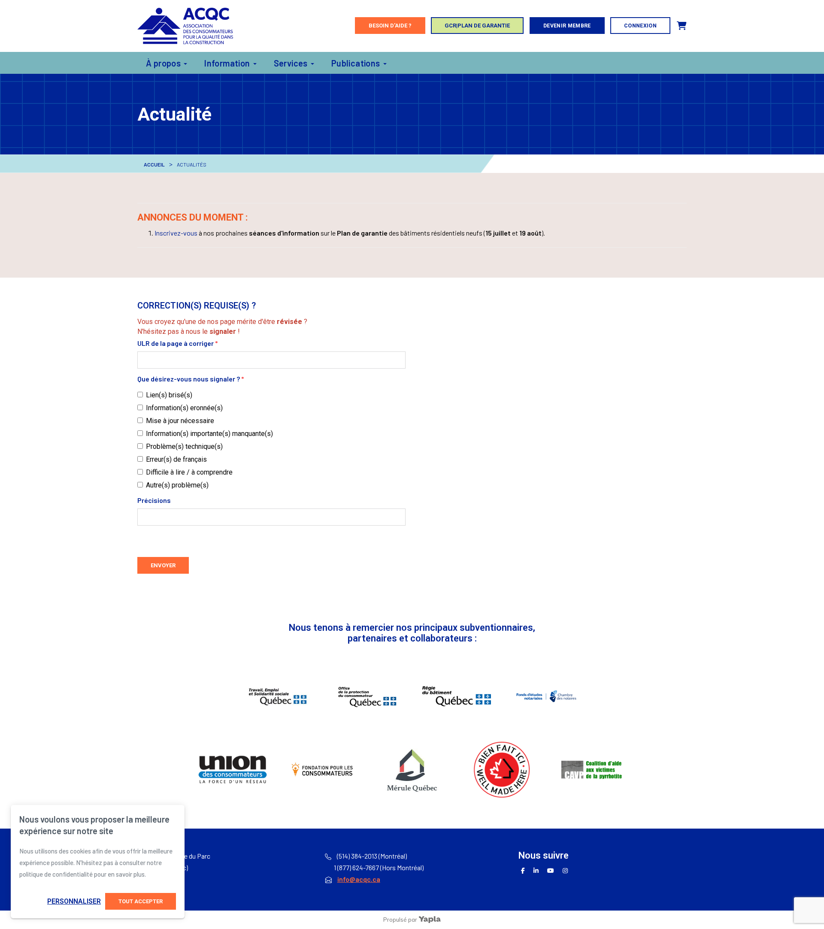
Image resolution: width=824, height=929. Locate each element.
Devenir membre (567, 25)
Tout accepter (140, 901)
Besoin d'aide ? (390, 25)
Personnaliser (74, 901)
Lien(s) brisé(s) (169, 395)
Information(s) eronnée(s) (184, 408)
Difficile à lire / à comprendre (189, 472)
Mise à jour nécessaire (180, 421)
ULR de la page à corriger (177, 343)
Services (291, 63)
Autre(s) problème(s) (177, 485)
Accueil (154, 164)
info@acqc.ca (358, 879)
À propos (163, 63)
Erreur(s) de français (176, 459)
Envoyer (163, 565)
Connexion (640, 25)
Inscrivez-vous (175, 233)
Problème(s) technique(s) (184, 446)
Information (227, 63)
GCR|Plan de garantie (477, 25)
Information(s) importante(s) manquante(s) (209, 434)
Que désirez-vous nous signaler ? (190, 379)
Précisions (154, 500)
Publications (355, 63)
